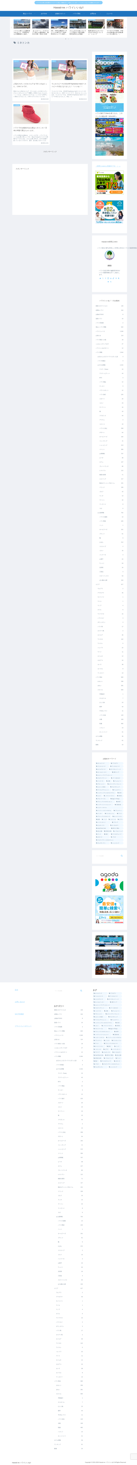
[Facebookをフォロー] (105, 278)
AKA (109, 265)
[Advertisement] (50, 52)
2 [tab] (68, 39)
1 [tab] (66, 39)
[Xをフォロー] (103, 278)
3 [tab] (71, 39)
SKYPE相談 (19, 1014)
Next (126, 28)
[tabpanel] (22, 27)
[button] (121, 856)
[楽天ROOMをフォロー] (119, 278)
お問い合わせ (20, 1002)
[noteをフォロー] (116, 278)
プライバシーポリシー (23, 1026)
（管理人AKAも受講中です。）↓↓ (108, 166)
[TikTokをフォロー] (113, 278)
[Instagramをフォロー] (108, 278)
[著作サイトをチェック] (100, 278)
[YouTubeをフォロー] (111, 278)
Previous (11, 28)
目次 (16, 990)
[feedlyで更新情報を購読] (108, 281)
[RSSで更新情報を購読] (111, 281)
